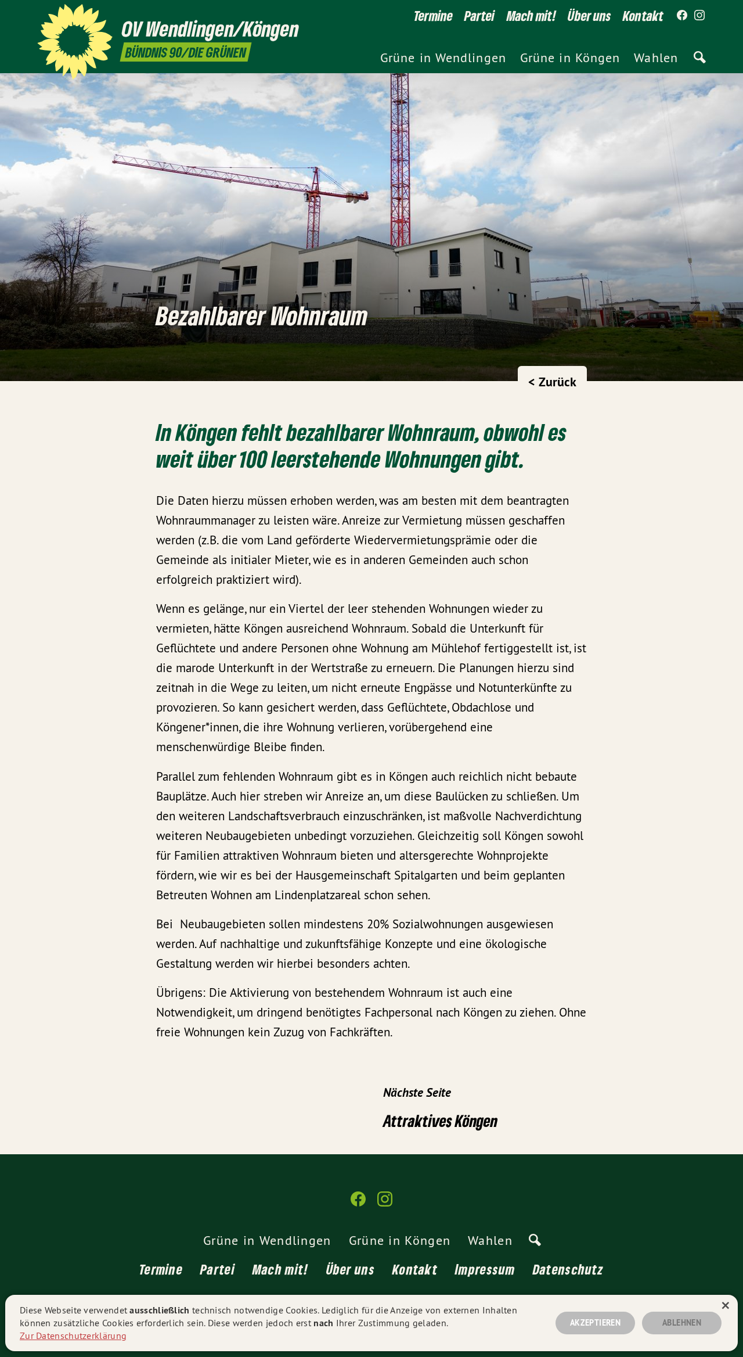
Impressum (485, 1269)
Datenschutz (568, 1269)
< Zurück (552, 381)
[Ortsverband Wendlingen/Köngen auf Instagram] (699, 16)
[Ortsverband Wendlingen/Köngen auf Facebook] (682, 16)
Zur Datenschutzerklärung (73, 1335)
